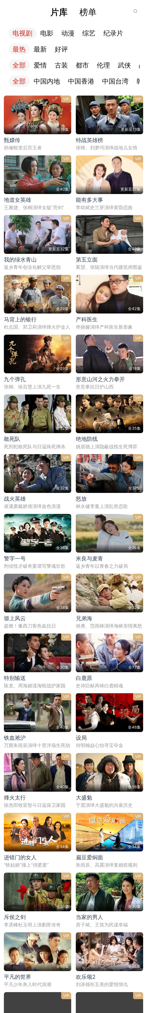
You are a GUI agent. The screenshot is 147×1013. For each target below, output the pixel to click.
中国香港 (81, 81)
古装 (61, 65)
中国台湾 (115, 81)
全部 (19, 65)
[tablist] (73, 12)
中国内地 (47, 81)
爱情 (40, 65)
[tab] (59, 12)
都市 (82, 65)
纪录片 (113, 33)
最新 (40, 49)
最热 (19, 49)
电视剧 (22, 33)
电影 (46, 33)
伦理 (103, 65)
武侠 (124, 65)
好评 (61, 49)
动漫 (68, 33)
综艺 (88, 33)
